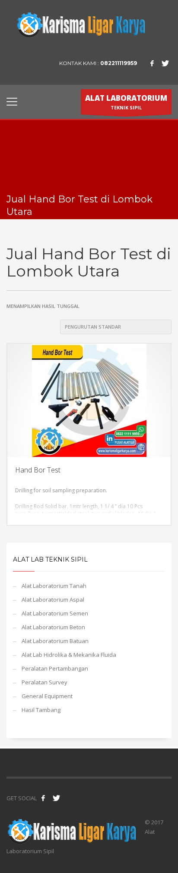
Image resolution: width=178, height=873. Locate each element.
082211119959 (118, 63)
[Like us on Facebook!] (43, 798)
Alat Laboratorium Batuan (55, 641)
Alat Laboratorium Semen (55, 613)
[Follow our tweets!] (56, 798)
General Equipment (47, 696)
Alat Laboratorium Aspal (53, 599)
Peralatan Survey (44, 682)
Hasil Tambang (41, 710)
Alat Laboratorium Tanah (54, 586)
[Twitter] (165, 63)
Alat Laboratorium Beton (53, 627)
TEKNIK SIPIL (126, 102)
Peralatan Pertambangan (55, 668)
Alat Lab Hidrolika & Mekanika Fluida (69, 655)
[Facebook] (152, 63)
